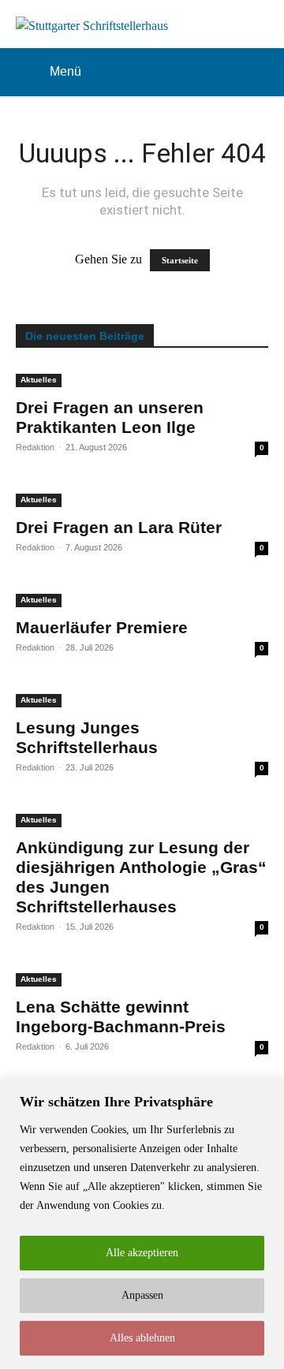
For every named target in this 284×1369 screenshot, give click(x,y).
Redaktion (35, 447)
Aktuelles (39, 379)
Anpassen (142, 1295)
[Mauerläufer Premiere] (142, 597)
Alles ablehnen (142, 1338)
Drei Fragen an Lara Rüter (119, 527)
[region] (142, 1223)
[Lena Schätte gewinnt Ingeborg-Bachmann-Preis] (142, 977)
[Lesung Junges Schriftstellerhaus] (142, 697)
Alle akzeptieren (142, 1253)
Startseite (180, 260)
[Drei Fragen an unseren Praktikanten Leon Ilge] (142, 377)
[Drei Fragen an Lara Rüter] (142, 497)
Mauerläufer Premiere (102, 627)
